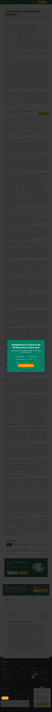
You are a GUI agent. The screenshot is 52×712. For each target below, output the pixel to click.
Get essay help (26, 365)
